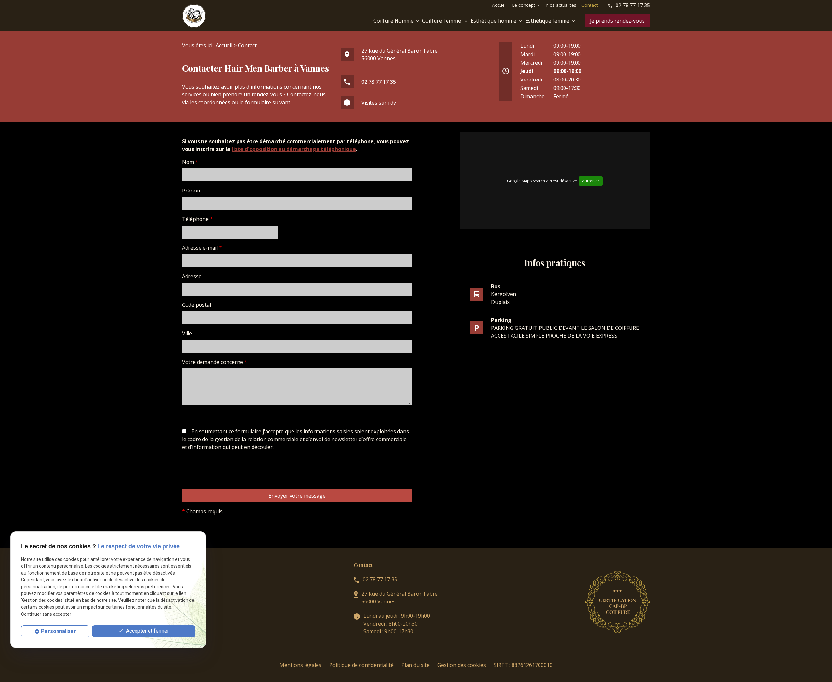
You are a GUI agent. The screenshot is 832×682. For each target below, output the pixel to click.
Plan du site (415, 665)
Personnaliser (58, 631)
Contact (589, 5)
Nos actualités (561, 5)
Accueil (499, 5)
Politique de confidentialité (361, 665)
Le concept (523, 5)
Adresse (192, 276)
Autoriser (590, 181)
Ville (187, 333)
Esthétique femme (547, 20)
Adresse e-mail (202, 247)
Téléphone (197, 219)
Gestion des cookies (461, 665)
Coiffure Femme (442, 20)
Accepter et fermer (147, 631)
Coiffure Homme (393, 20)
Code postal (196, 304)
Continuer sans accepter (46, 614)
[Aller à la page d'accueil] (194, 16)
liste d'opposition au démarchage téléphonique (294, 149)
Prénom (192, 190)
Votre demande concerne (214, 362)
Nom (190, 162)
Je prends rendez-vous (617, 20)
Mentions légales (300, 665)
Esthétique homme (493, 20)
